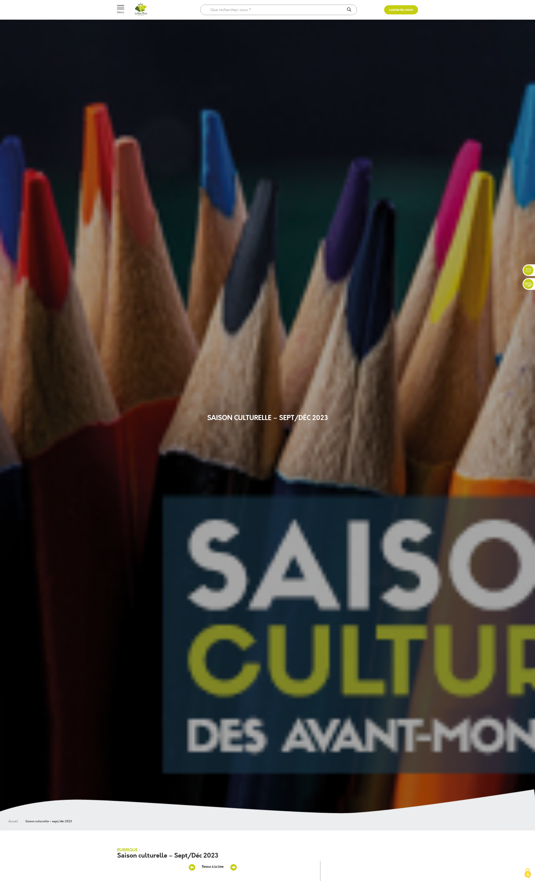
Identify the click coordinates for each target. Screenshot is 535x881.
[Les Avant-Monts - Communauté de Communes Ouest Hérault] (141, 10)
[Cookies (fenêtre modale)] (527, 873)
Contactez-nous (401, 10)
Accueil (13, 821)
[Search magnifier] (349, 10)
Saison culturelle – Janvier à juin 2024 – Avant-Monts (192, 867)
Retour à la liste (213, 866)
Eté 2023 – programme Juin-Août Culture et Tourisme (233, 867)
